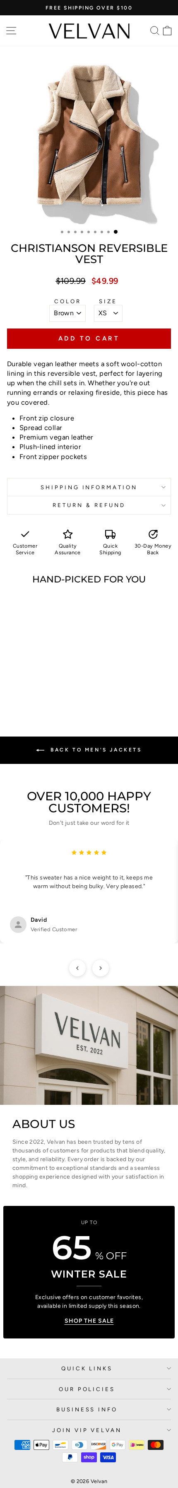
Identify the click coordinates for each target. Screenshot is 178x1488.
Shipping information (89, 487)
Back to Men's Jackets (95, 750)
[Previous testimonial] (77, 968)
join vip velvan (87, 1430)
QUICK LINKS (87, 1368)
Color (67, 301)
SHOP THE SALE (89, 1320)
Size (108, 301)
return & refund (89, 505)
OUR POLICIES (87, 1389)
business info (87, 1409)
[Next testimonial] (100, 968)
